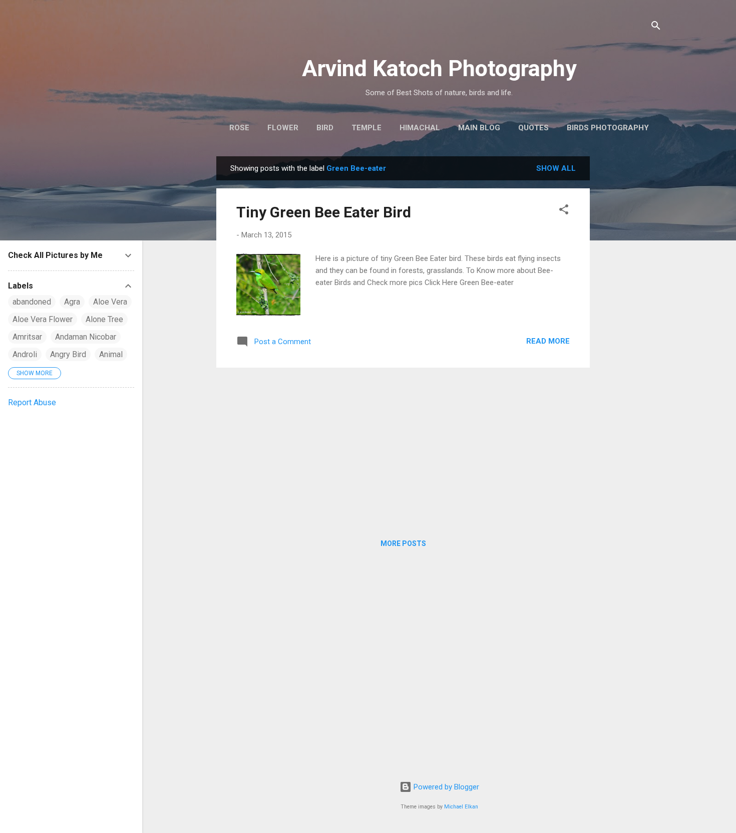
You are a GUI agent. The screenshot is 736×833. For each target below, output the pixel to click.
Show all (556, 168)
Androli (25, 354)
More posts (403, 543)
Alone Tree (104, 319)
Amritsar (27, 337)
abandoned (32, 302)
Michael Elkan (461, 806)
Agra (72, 302)
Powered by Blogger (445, 786)
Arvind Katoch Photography (439, 68)
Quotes (533, 127)
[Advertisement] (630, 306)
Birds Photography (608, 127)
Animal (111, 354)
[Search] (656, 27)
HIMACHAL (420, 127)
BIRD (324, 127)
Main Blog (479, 127)
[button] (564, 211)
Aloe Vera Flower (43, 319)
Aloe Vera (110, 302)
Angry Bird (68, 354)
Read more (548, 341)
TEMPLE (366, 127)
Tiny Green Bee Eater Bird (323, 212)
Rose (239, 127)
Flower (282, 127)
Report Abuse (32, 402)
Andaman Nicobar (85, 337)
